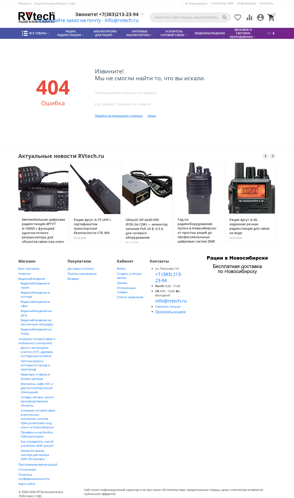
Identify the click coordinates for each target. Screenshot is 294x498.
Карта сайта (26, 484)
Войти (121, 268)
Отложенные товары (126, 290)
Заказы (122, 283)
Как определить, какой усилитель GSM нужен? (37, 443)
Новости (24, 274)
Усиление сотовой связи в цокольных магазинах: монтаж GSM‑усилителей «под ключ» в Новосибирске (38, 418)
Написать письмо (168, 306)
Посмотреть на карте (170, 311)
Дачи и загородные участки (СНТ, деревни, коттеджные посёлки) (37, 352)
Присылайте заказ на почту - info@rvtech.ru (87, 20)
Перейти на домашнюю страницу (119, 116)
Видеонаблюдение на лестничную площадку (37, 322)
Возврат (73, 279)
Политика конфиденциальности (34, 476)
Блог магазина (28, 268)
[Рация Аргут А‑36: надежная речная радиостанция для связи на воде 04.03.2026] (251, 242)
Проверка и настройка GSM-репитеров (37, 434)
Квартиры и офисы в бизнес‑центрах (35, 376)
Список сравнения (130, 297)
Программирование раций (37, 464)
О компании (27, 469)
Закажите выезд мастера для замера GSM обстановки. (35, 455)
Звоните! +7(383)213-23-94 (107, 14)
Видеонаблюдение (31, 279)
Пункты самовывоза (82, 274)
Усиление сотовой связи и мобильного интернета (36, 341)
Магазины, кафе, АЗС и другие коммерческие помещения (37, 388)
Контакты (266, 3)
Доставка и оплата (81, 268)
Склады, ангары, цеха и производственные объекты (37, 401)
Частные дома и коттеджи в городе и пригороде (35, 365)
